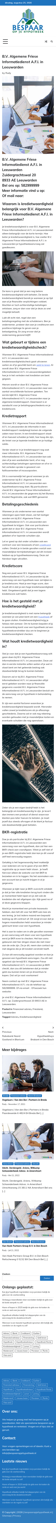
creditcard (45, 544)
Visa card (7, 1355)
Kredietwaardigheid (30, 1016)
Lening (36, 1346)
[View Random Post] (46, 41)
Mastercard (8, 1351)
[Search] (52, 41)
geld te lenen (43, 364)
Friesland (38, 1009)
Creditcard (25, 1333)
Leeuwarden (9, 1012)
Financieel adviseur (11, 1337)
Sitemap (6, 1515)
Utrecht (35, 1164)
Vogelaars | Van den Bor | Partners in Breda (24, 1100)
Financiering (28, 1337)
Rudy (8, 72)
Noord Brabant (34, 1096)
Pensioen (35, 1351)
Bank (15, 1333)
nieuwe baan (22, 1351)
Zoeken (6, 1274)
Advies (15, 1016)
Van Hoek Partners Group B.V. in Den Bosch (24, 1246)
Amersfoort (8, 1164)
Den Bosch (7, 1242)
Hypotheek (8, 1342)
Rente (45, 1351)
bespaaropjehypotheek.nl (38, 1512)
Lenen (26, 1346)
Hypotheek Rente (43, 1342)
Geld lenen (42, 1337)
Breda (5, 1096)
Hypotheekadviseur (24, 1342)
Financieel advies (22, 1009)
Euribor (36, 1333)
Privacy (17, 1515)
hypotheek (44, 616)
